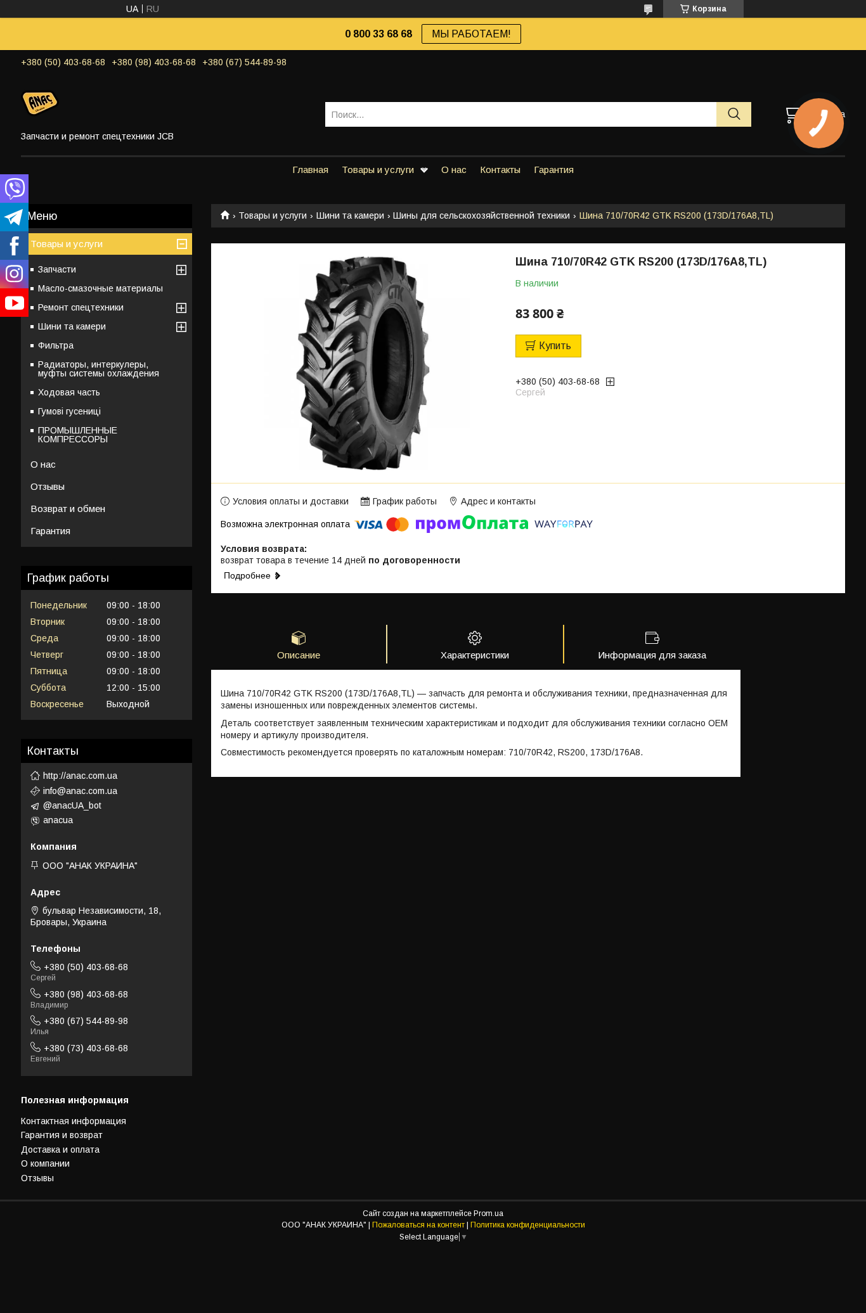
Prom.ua (488, 1213)
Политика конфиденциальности (527, 1224)
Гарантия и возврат (62, 1135)
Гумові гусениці (69, 411)
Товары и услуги (378, 169)
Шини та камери (350, 215)
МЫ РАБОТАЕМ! (471, 34)
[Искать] (733, 114)
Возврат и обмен (67, 508)
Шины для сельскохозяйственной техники (481, 215)
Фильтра (56, 345)
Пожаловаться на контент (418, 1224)
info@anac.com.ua (80, 791)
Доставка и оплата (60, 1149)
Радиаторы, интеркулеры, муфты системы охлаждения (98, 368)
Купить (555, 345)
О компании (45, 1163)
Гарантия (554, 169)
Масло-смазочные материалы (100, 288)
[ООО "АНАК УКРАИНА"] (165, 103)
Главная (310, 169)
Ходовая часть (69, 392)
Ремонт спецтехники (81, 307)
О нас (454, 169)
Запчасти (57, 269)
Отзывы (47, 486)
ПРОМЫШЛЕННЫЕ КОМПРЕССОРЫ (77, 434)
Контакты (500, 169)
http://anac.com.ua (80, 776)
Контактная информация (73, 1121)
